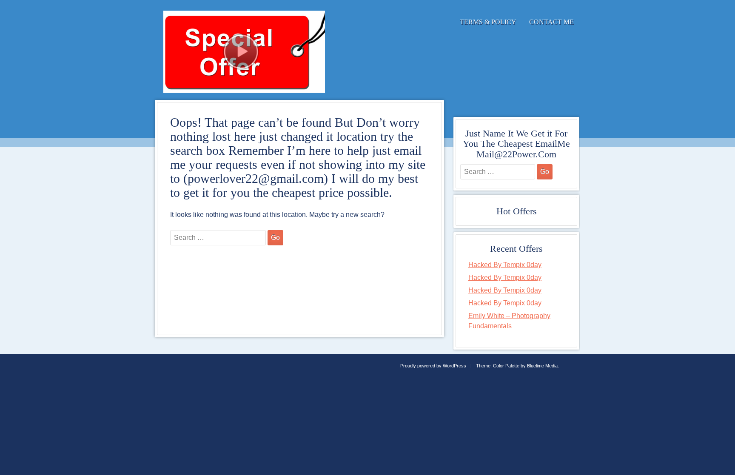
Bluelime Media (542, 365)
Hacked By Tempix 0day (504, 264)
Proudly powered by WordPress (433, 365)
